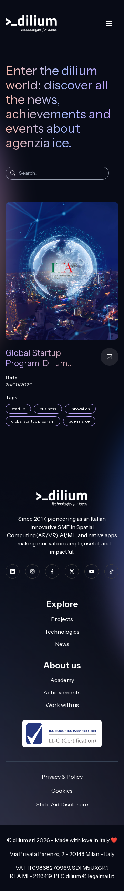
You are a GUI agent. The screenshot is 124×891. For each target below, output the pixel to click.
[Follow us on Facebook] (52, 571)
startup (18, 408)
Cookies (62, 790)
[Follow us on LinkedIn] (13, 571)
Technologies (62, 631)
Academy (62, 680)
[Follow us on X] (72, 571)
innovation (80, 408)
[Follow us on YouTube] (91, 571)
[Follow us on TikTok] (111, 571)
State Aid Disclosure (62, 804)
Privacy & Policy (62, 776)
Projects (62, 619)
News (62, 643)
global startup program (32, 421)
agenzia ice (79, 421)
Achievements (62, 692)
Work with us (62, 704)
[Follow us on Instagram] (32, 571)
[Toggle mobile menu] (108, 23)
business (48, 408)
